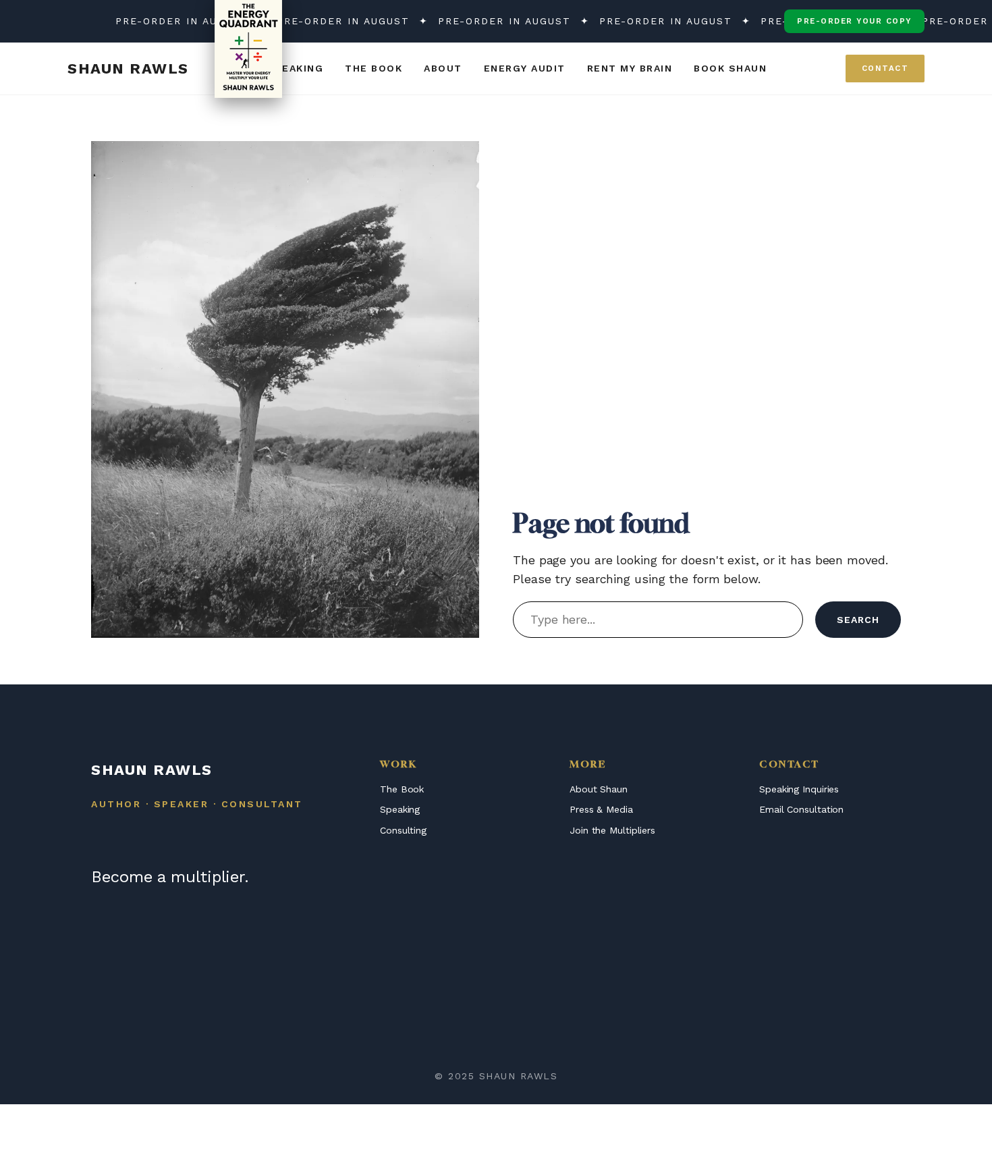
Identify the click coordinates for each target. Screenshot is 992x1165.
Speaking (400, 809)
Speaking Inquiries (799, 789)
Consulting (403, 830)
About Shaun (599, 789)
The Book (402, 789)
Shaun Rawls (128, 68)
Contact (885, 68)
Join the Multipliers (612, 830)
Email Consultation (801, 809)
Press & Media (601, 809)
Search (858, 619)
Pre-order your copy (854, 21)
